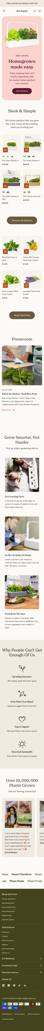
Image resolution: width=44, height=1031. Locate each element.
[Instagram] (3, 985)
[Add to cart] (5, 149)
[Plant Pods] (22, 881)
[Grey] (12, 156)
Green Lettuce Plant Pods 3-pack (10, 292)
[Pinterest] (14, 985)
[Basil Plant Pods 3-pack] (11, 245)
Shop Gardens (22, 91)
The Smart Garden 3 (10, 160)
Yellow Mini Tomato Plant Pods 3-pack (31, 258)
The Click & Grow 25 (31, 196)
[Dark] (28, 192)
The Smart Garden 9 (31, 160)
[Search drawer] (34, 11)
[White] (3, 156)
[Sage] (7, 156)
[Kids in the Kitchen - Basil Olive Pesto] (21, 365)
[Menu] (4, 11)
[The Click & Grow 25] (32, 179)
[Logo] (22, 11)
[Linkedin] (25, 985)
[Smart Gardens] (22, 874)
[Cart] (39, 11)
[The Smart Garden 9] (32, 143)
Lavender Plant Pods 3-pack (31, 292)
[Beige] (33, 156)
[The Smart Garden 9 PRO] (11, 179)
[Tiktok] (19, 985)
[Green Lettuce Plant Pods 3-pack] (11, 279)
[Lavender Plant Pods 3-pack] (32, 279)
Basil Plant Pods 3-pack (9, 258)
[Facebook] (8, 985)
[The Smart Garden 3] (11, 143)
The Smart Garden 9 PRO (10, 197)
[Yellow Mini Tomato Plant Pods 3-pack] (32, 245)
